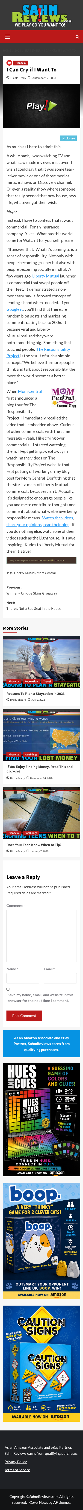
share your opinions (24, 524)
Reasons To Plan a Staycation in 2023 (35, 693)
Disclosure (68, 138)
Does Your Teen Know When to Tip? (33, 844)
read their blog (56, 524)
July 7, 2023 (38, 700)
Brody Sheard (18, 700)
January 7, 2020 (39, 851)
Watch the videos (57, 517)
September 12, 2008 (44, 78)
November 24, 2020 (41, 778)
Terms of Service (17, 1469)
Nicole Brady (18, 78)
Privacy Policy (16, 1461)
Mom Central (30, 391)
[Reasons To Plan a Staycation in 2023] (41, 662)
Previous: (31, 590)
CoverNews (38, 1502)
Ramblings (31, 755)
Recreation (31, 682)
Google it (14, 309)
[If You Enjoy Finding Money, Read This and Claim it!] (41, 735)
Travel (47, 682)
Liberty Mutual (45, 275)
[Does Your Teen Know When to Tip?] (41, 813)
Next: (33, 605)
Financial (20, 63)
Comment (15, 905)
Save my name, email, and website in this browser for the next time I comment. (40, 997)
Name (12, 969)
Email (49, 969)
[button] (7, 36)
